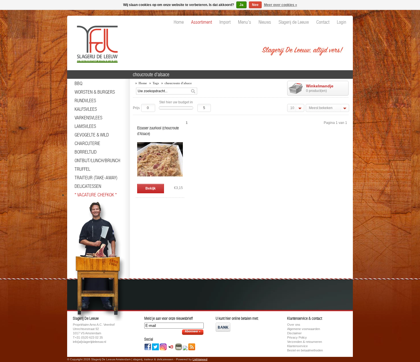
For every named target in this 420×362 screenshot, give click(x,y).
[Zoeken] (193, 91)
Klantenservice (297, 346)
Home (143, 83)
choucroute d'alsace (178, 83)
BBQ (78, 83)
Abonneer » (193, 331)
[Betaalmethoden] (223, 330)
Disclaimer (294, 333)
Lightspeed (200, 359)
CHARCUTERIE (87, 143)
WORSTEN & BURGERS (95, 92)
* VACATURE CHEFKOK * (96, 195)
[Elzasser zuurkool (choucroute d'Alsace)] (160, 181)
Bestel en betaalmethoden (305, 350)
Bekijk (150, 188)
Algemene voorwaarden (303, 329)
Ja (241, 5)
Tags (156, 83)
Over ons (293, 324)
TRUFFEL (82, 169)
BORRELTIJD (86, 152)
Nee (255, 5)
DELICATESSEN (88, 186)
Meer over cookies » (280, 5)
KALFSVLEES (86, 109)
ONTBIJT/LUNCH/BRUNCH (97, 160)
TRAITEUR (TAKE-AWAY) (96, 177)
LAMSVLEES (85, 126)
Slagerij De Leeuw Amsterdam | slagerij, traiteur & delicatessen (95, 41)
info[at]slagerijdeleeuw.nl (89, 341)
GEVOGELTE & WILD (92, 135)
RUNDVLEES (85, 100)
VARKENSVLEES (88, 117)
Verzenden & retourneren (304, 341)
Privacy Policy (297, 337)
